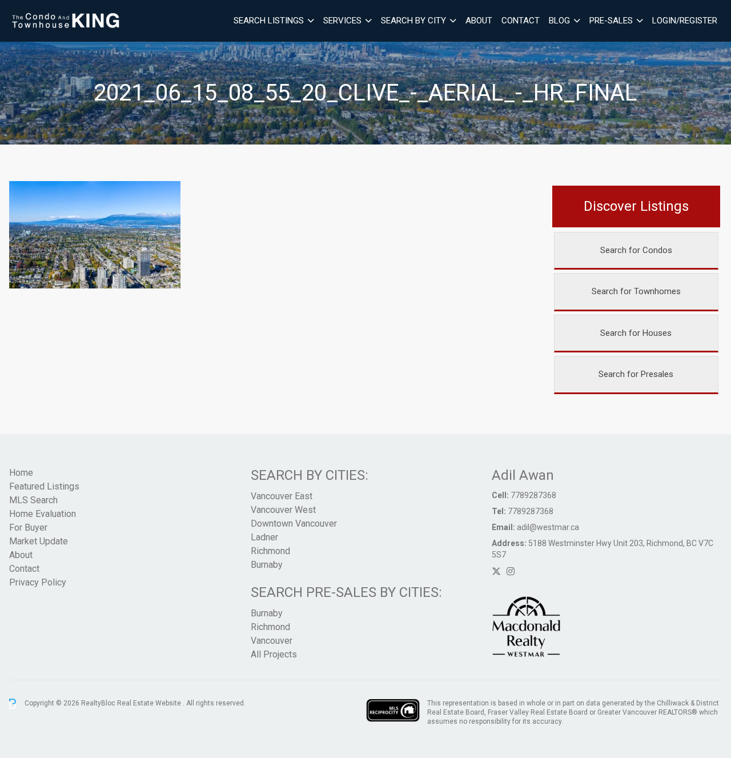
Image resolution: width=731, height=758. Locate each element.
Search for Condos (636, 250)
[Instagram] (511, 571)
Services (342, 20)
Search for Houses (636, 333)
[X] (496, 571)
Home (21, 472)
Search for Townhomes (636, 291)
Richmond (270, 551)
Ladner (264, 537)
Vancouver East (281, 496)
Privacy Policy (37, 582)
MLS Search (33, 500)
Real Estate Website (150, 703)
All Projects (274, 654)
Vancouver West (283, 509)
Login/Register (684, 20)
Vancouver (271, 640)
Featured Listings (44, 486)
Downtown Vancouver (294, 523)
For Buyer (28, 527)
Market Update (38, 541)
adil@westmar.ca (548, 527)
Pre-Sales (611, 20)
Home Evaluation (42, 513)
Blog (559, 20)
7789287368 (533, 495)
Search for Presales (636, 374)
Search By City (413, 20)
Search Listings (269, 20)
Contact (520, 20)
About (478, 20)
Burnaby (267, 564)
